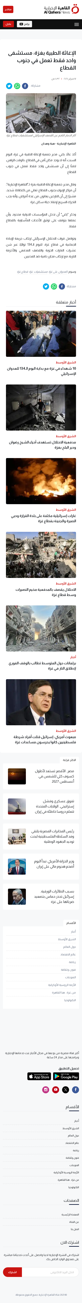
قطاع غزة (22, 271)
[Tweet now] (65, 1089)
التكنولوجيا (70, 1000)
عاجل (8, 24)
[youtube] (55, 1089)
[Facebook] (75, 1089)
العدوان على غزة (58, 271)
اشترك (12, 1272)
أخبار (73, 931)
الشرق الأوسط (67, 939)
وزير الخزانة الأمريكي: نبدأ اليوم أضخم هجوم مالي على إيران (54, 863)
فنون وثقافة (68, 969)
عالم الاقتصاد (68, 954)
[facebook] (25, 86)
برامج (26, 24)
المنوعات (70, 977)
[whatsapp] (17, 86)
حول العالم (69, 946)
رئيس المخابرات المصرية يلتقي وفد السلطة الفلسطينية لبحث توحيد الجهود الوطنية (52, 836)
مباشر (8, 9)
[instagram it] (45, 1089)
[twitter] (9, 86)
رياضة (72, 962)
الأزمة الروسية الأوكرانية (62, 984)
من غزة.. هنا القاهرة (64, 992)
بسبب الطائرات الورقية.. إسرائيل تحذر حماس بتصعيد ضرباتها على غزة (54, 896)
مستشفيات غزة (38, 271)
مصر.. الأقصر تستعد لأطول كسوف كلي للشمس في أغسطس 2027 (54, 776)
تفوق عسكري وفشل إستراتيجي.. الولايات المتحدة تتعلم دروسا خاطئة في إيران (54, 806)
